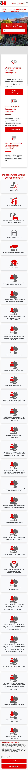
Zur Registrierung (14, 129)
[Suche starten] (24, 30)
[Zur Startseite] (3, 3)
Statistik (12, 757)
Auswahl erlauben (14, 761)
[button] (14, 3)
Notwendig (5, 757)
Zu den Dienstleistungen (14, 92)
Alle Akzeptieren (14, 766)
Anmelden (21, 3)
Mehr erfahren (4, 754)
